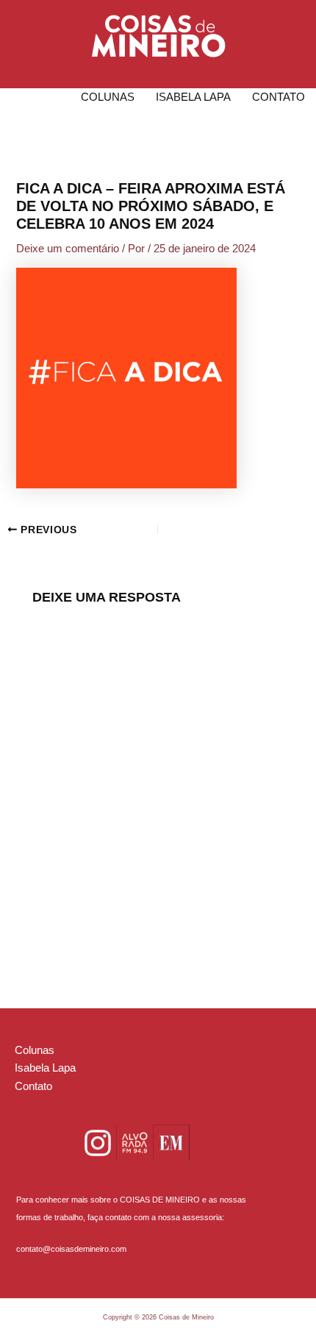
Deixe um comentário (67, 248)
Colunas (107, 97)
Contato (278, 97)
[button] (158, 36)
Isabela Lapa (193, 97)
